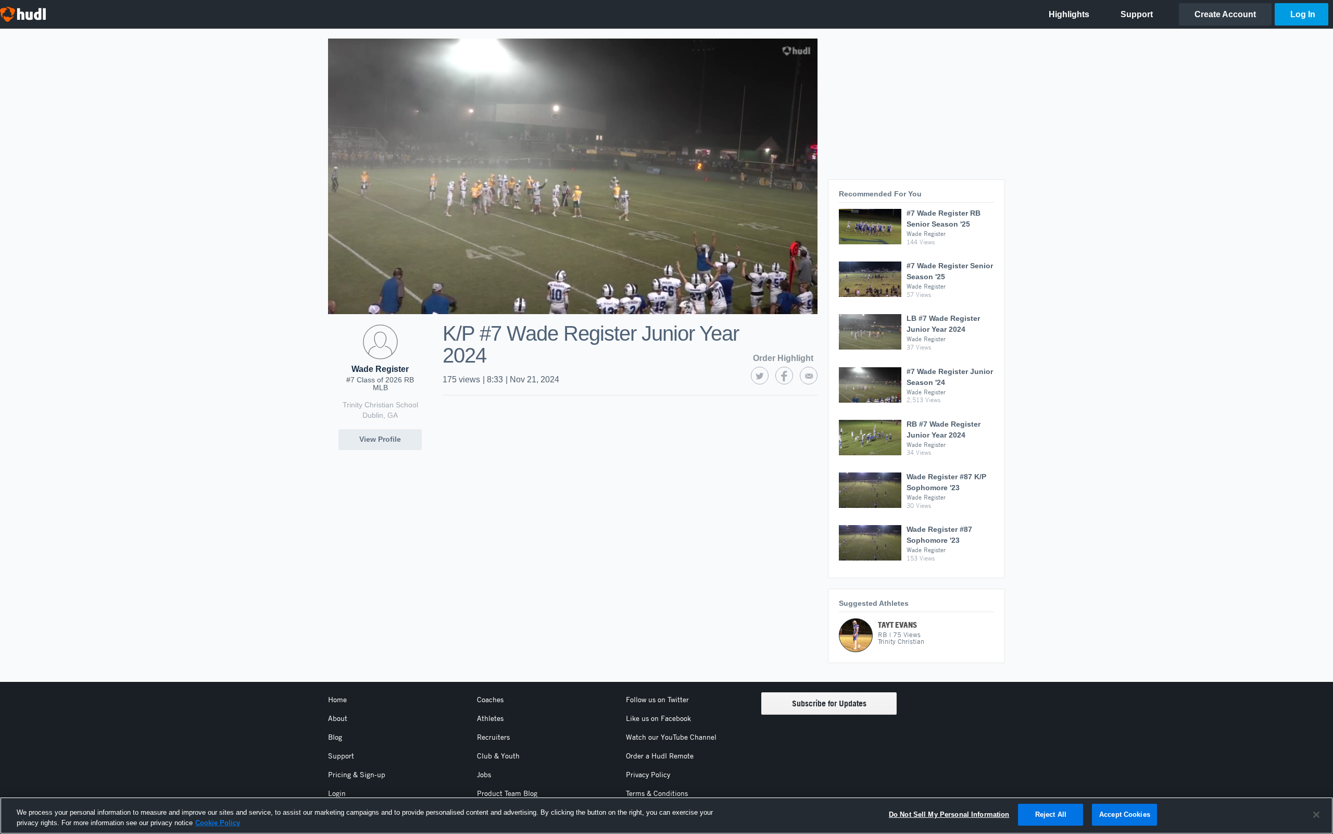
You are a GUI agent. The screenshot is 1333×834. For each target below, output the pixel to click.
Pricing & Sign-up (356, 774)
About (337, 718)
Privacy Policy (648, 774)
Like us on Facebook (658, 718)
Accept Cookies (1124, 814)
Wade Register (380, 369)
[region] (666, 815)
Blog (335, 737)
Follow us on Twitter (657, 699)
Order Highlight (783, 358)
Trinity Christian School (380, 405)
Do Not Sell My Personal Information (949, 814)
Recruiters (493, 737)
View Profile (380, 439)
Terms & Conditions (657, 793)
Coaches (490, 699)
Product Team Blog (507, 793)
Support (341, 756)
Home (337, 699)
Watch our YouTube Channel (671, 737)
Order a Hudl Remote (660, 756)
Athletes (490, 718)
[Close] (1316, 814)
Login (337, 793)
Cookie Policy (217, 823)
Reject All (1050, 814)
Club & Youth (498, 756)
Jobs (484, 774)
